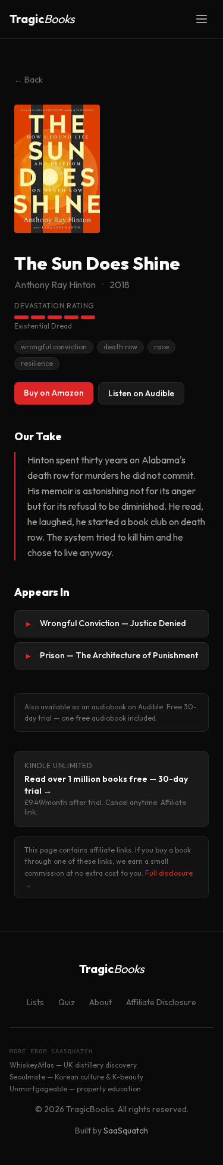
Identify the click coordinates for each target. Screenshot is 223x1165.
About (100, 1002)
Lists (35, 1002)
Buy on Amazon (54, 392)
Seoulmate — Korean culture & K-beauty (76, 1076)
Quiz (66, 1002)
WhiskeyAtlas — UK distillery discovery (73, 1064)
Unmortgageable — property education (75, 1088)
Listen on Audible (141, 393)
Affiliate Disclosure (161, 1002)
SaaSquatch (125, 1130)
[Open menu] (201, 19)
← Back (28, 79)
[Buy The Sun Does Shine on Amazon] (57, 169)
